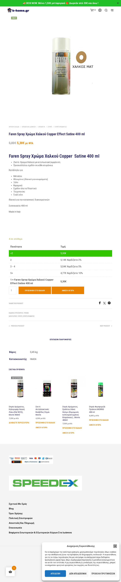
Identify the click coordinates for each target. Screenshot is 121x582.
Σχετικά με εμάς (18, 504)
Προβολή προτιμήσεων (103, 573)
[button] (115, 546)
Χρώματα (41, 127)
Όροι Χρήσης (16, 513)
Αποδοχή (55, 573)
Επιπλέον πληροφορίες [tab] (60, 339)
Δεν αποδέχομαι (77, 573)
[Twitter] (105, 303)
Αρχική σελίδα (14, 127)
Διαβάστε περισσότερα (19, 423)
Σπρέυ (50, 127)
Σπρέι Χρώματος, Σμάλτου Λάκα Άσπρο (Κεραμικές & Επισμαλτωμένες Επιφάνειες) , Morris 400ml (71, 413)
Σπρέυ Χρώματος (61, 127)
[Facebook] (100, 303)
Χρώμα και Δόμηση (29, 127)
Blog (11, 508)
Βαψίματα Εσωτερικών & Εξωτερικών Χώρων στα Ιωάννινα (40, 532)
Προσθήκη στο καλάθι (45, 423)
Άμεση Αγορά (68, 290)
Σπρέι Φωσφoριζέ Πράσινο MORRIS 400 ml (97, 409)
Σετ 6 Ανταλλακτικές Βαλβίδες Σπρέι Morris (43, 411)
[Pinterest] (110, 303)
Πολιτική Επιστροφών (20, 518)
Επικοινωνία (15, 527)
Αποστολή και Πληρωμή (21, 523)
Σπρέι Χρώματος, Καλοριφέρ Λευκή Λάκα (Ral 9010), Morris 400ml (17, 411)
